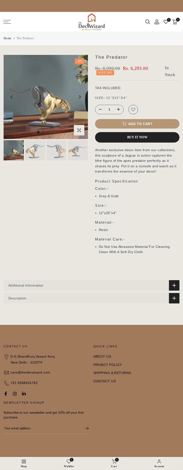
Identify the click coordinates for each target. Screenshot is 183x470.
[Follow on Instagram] (15, 394)
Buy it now (137, 137)
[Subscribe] (84, 428)
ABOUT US (102, 356)
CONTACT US (104, 381)
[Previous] (12, 97)
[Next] (79, 97)
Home (8, 38)
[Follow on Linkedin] (24, 394)
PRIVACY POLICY (107, 365)
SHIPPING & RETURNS (112, 373)
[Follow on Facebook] (6, 394)
